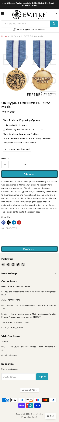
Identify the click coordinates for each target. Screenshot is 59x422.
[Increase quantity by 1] (25, 164)
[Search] (54, 24)
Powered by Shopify (29, 417)
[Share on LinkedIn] (14, 222)
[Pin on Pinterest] (19, 222)
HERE (3, 294)
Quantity (5, 158)
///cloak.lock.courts (9, 355)
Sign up (42, 376)
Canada (28, 390)
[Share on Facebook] (3, 222)
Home (4, 36)
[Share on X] (9, 222)
